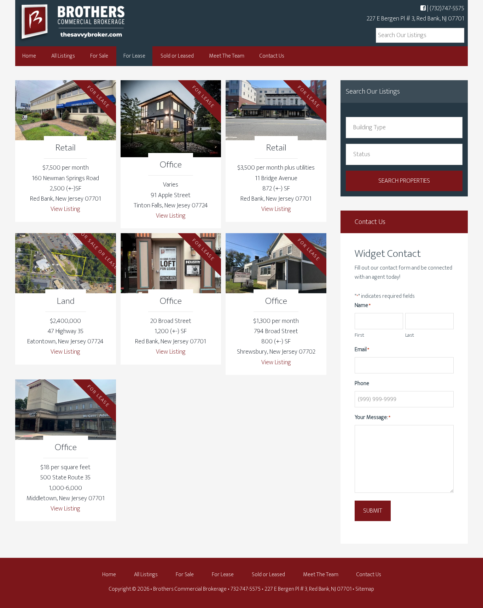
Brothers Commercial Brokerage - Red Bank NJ (86, 22)
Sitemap (364, 589)
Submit (372, 511)
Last (409, 335)
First (359, 335)
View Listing (65, 209)
